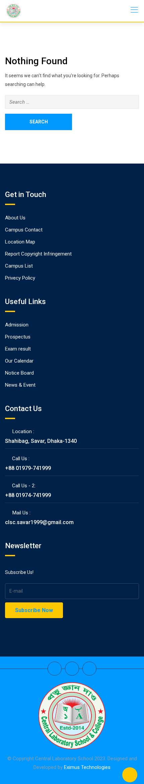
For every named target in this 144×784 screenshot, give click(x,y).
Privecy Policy (20, 278)
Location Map (20, 242)
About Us (15, 218)
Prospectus (17, 337)
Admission (16, 325)
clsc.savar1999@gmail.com (39, 522)
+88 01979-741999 (28, 468)
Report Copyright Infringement (38, 254)
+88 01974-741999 (28, 495)
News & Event (20, 385)
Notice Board (19, 373)
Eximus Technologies (87, 767)
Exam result (18, 349)
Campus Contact (24, 230)
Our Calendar (19, 361)
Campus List (19, 266)
